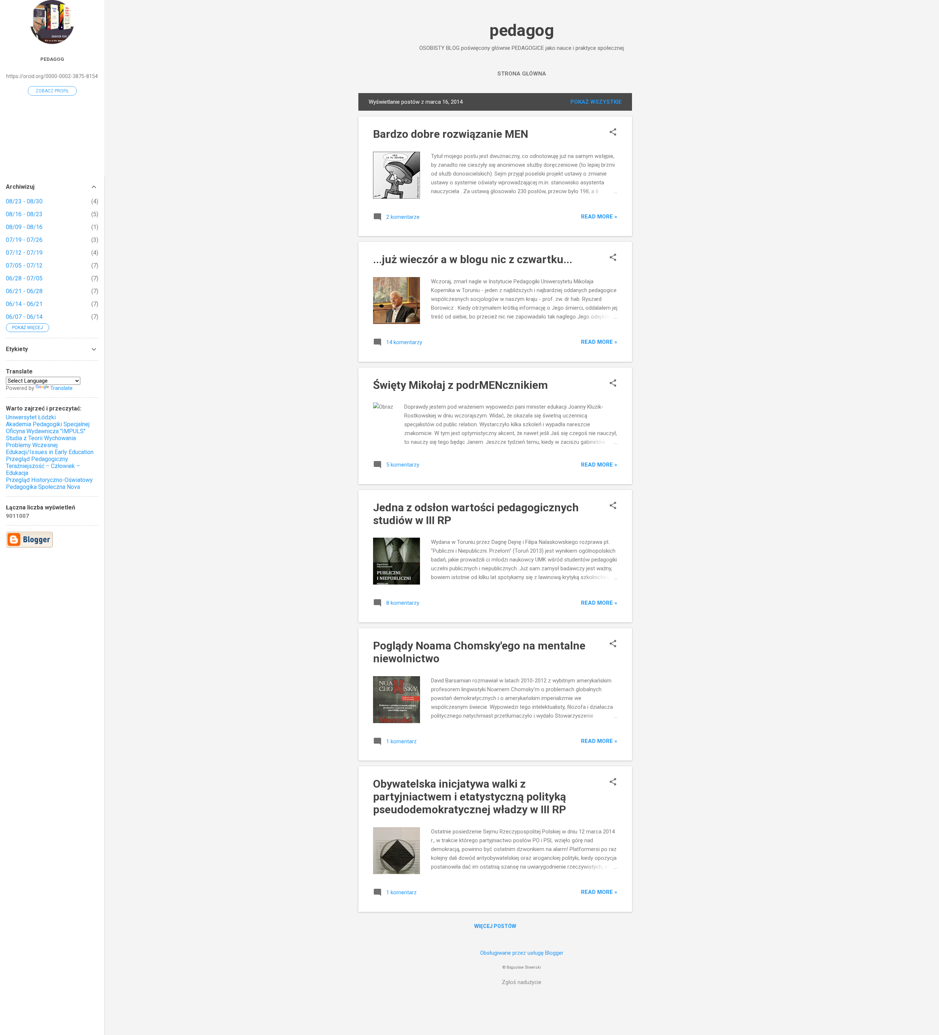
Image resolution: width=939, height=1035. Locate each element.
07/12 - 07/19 (24, 252)
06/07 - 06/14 (24, 316)
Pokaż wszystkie (596, 102)
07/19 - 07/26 (24, 239)
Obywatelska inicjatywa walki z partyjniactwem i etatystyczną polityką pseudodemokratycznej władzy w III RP (469, 796)
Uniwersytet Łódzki (31, 417)
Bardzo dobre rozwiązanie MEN (450, 134)
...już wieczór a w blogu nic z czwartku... (472, 259)
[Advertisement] (661, 203)
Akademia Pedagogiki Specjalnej (47, 424)
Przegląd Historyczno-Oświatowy (49, 479)
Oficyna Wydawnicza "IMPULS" (45, 431)
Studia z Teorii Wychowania (41, 438)
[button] (613, 133)
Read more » (599, 216)
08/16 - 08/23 (24, 214)
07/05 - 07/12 (24, 265)
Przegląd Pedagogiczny (37, 459)
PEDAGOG (52, 59)
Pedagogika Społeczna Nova (43, 486)
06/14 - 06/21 (24, 304)
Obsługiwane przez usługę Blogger (521, 953)
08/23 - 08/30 (24, 201)
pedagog (522, 30)
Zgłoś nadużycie (521, 982)
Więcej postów (495, 926)
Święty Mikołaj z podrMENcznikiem (460, 385)
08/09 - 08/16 (24, 227)
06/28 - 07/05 (24, 278)
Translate (61, 388)
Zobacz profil (52, 90)
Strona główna (521, 73)
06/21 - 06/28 (24, 291)
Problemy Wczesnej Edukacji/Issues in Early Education (50, 449)
